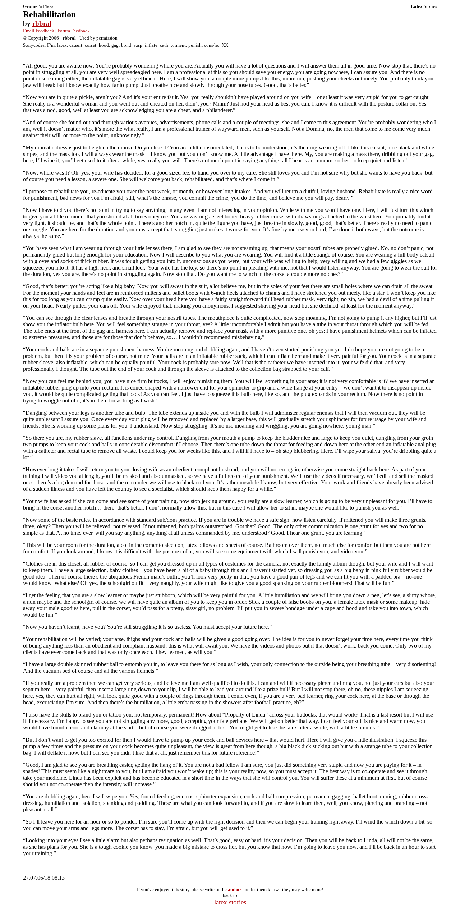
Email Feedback (38, 30)
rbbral (41, 23)
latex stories (230, 902)
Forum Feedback (74, 30)
